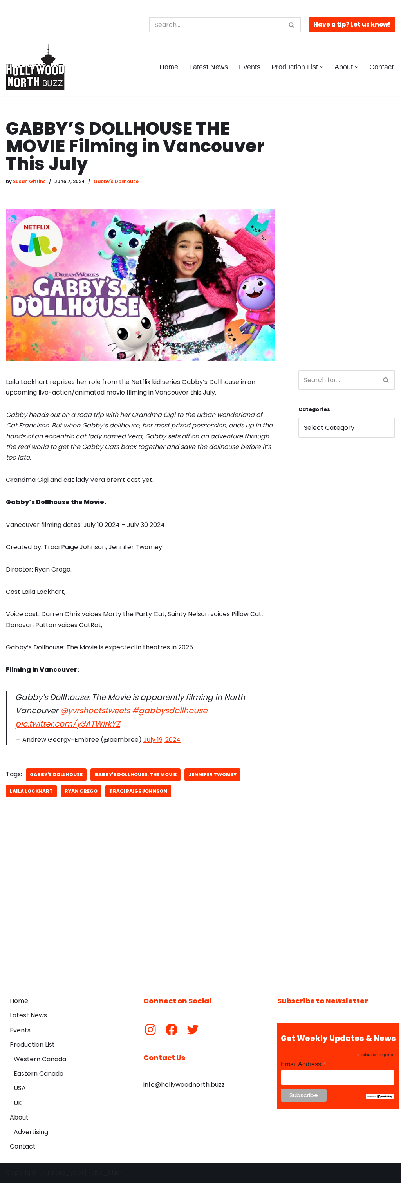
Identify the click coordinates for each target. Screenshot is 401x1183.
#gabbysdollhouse (169, 710)
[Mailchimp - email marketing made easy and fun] (380, 1097)
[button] (321, 67)
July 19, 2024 (162, 739)
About (19, 1117)
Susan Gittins (29, 182)
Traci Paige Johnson (138, 791)
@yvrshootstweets (95, 710)
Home (168, 67)
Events (249, 67)
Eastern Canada (38, 1073)
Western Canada (40, 1059)
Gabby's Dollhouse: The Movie (135, 774)
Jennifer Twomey (212, 774)
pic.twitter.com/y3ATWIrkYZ (67, 723)
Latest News (208, 67)
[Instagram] (150, 1030)
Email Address (303, 1064)
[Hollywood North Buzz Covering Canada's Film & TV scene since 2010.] (35, 67)
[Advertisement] (346, 237)
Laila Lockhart (31, 791)
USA (20, 1088)
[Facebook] (171, 1030)
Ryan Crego (81, 791)
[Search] (292, 24)
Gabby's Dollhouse (116, 182)
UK (18, 1102)
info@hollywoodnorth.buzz (184, 1084)
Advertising (31, 1131)
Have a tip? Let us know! (352, 24)
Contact (381, 67)
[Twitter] (193, 1030)
